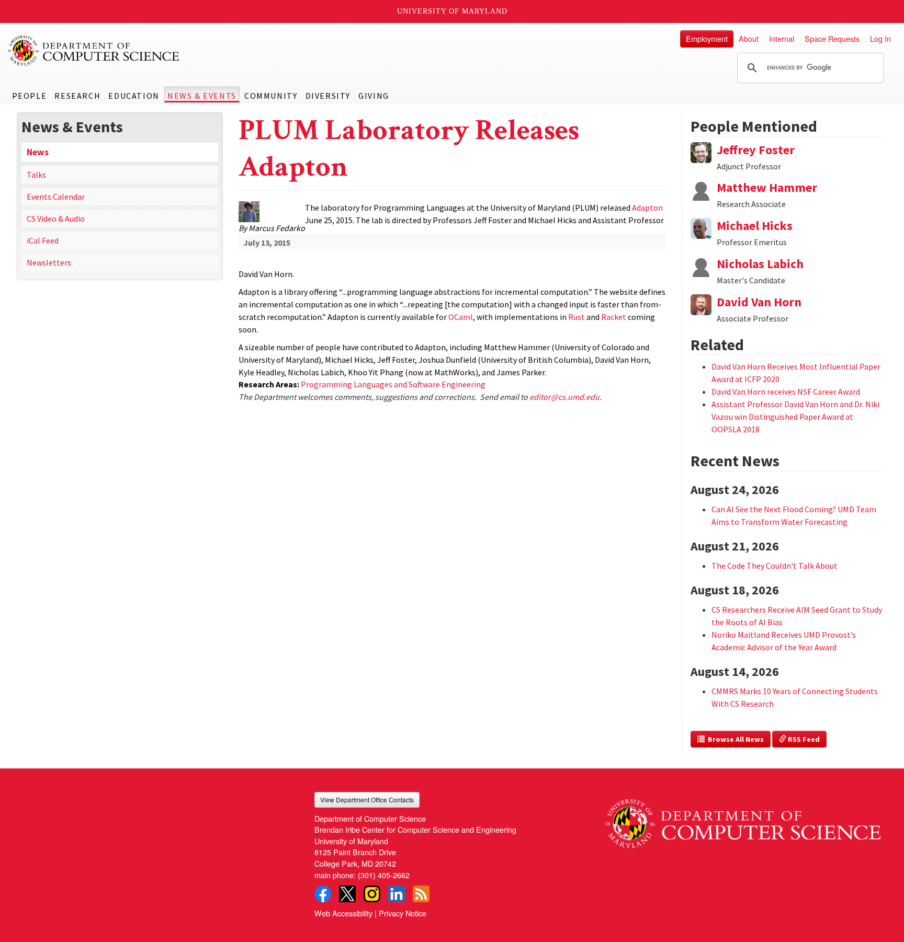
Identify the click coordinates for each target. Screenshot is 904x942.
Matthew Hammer (767, 187)
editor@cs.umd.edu (564, 397)
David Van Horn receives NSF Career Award (785, 391)
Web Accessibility (343, 912)
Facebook (322, 894)
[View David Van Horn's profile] (701, 303)
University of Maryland (452, 11)
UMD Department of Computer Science (94, 51)
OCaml (460, 317)
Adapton (647, 207)
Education (133, 95)
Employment (707, 38)
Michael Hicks (755, 225)
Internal (781, 38)
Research (77, 95)
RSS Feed (803, 739)
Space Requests (832, 38)
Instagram (372, 894)
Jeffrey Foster (756, 150)
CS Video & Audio (56, 218)
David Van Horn (759, 302)
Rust (576, 317)
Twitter (347, 894)
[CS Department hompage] (742, 820)
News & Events (201, 95)
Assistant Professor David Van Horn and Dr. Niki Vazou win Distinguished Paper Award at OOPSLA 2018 (795, 416)
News (38, 152)
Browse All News (734, 739)
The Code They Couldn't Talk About (774, 565)
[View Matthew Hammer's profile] (701, 189)
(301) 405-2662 (384, 874)
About (749, 38)
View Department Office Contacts (367, 799)
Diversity (328, 95)
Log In (880, 38)
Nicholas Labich (760, 264)
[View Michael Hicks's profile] (701, 227)
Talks (36, 174)
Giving (373, 95)
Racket (613, 317)
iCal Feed (43, 240)
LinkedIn (396, 894)
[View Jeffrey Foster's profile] (701, 151)
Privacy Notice (402, 912)
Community (270, 95)
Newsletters (49, 262)
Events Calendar (56, 196)
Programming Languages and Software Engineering (393, 384)
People (29, 95)
